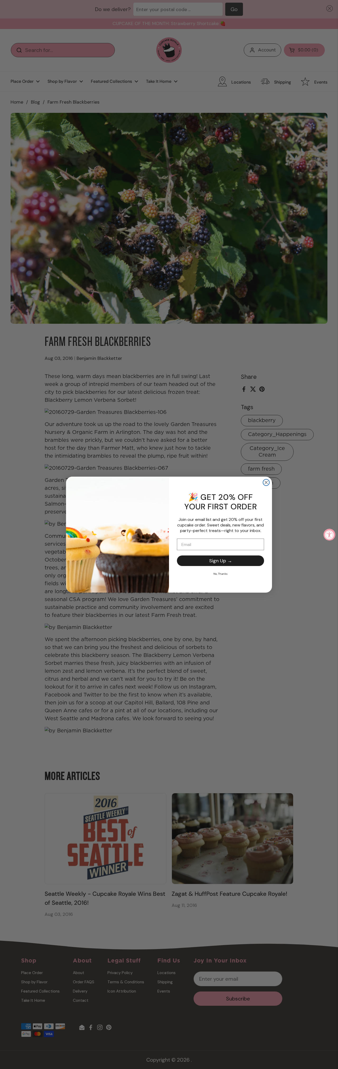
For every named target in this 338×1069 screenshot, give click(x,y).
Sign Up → (220, 561)
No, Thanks (220, 573)
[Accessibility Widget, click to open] (329, 534)
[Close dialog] (266, 482)
